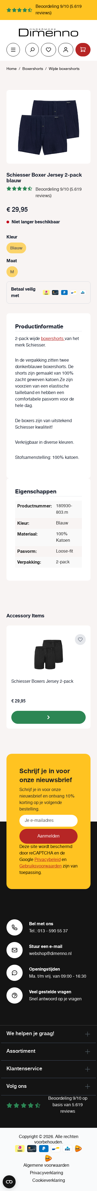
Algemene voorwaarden (46, 1165)
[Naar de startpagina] (48, 33)
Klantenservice (24, 1068)
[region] (48, 127)
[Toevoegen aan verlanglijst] (80, 639)
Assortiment (20, 1050)
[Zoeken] (32, 49)
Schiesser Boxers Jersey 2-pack (42, 682)
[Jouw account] (65, 49)
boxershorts (53, 338)
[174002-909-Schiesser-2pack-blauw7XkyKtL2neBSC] (48, 126)
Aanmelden (48, 836)
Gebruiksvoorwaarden (40, 866)
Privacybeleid (47, 859)
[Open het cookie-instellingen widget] (9, 1181)
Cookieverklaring (48, 1180)
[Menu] (13, 49)
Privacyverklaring (46, 1173)
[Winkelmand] (83, 49)
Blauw (18, 248)
